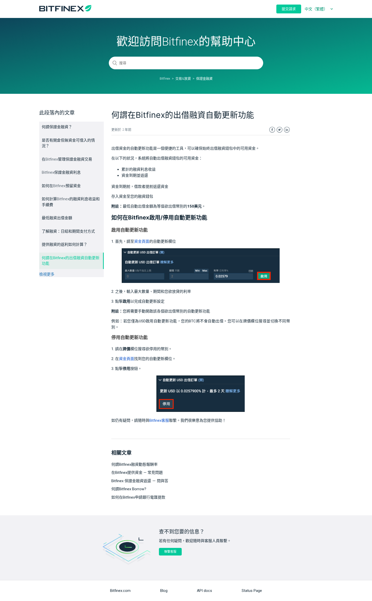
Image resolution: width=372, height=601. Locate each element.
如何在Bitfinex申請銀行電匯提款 (138, 497)
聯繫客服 (170, 551)
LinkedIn (287, 130)
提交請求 (289, 9)
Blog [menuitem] (164, 590)
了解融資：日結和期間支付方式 (68, 231)
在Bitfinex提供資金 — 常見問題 (137, 472)
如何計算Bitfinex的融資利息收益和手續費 (71, 202)
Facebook (272, 130)
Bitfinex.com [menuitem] (120, 590)
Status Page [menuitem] (252, 590)
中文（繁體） (316, 9)
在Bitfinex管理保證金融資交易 (67, 159)
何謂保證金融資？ (57, 127)
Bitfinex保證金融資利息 (61, 172)
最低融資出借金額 (57, 218)
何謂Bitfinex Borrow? (128, 489)
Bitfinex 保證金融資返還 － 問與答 (139, 481)
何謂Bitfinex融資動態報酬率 (134, 464)
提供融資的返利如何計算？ (64, 244)
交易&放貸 (183, 78)
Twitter (279, 130)
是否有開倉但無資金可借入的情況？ (68, 143)
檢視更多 (46, 274)
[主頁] (65, 10)
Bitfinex (165, 78)
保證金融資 (204, 78)
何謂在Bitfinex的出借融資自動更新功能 (70, 261)
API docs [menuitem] (204, 590)
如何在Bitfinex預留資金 (61, 186)
